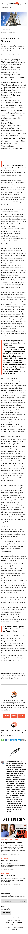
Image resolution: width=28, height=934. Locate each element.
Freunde (7, 922)
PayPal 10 (21, 715)
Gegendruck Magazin (18, 927)
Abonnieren (22, 901)
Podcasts (20, 917)
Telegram (8, 917)
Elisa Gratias (10, 854)
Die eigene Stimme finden (11, 842)
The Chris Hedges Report (10, 678)
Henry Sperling (17, 854)
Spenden (7, 715)
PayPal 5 (14, 715)
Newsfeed (10, 920)
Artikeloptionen (6, 29)
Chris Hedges (6, 153)
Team (13, 922)
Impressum (19, 922)
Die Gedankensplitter (8, 876)
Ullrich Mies (10, 869)
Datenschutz (14, 924)
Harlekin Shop (14, 929)
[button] (2, 740)
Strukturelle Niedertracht (9, 861)
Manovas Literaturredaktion (14, 884)
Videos (14, 917)
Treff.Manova (8, 927)
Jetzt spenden (6, 912)
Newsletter (17, 920)
